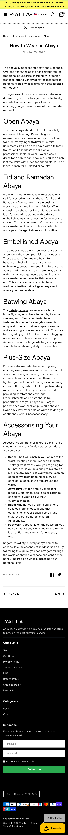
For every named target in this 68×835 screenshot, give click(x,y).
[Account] (53, 13)
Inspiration (18, 36)
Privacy (35, 823)
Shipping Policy (12, 684)
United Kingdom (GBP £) (20, 794)
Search (7, 650)
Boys (6, 708)
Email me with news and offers (21, 761)
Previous (13, 593)
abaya (13, 67)
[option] (34, 27)
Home (6, 36)
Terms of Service (12, 667)
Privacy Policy (11, 661)
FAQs (6, 673)
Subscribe (34, 769)
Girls (5, 714)
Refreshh (24, 818)
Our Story (8, 656)
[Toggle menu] (5, 14)
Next (57, 593)
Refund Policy (11, 678)
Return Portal (10, 690)
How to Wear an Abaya (39, 36)
